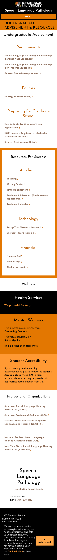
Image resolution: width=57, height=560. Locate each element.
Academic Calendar (17, 204)
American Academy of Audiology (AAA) (25, 415)
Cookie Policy (15, 551)
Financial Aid (14, 256)
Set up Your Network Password (24, 227)
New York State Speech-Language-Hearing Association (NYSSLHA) (28, 448)
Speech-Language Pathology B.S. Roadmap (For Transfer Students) (28, 66)
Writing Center (15, 184)
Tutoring (12, 178)
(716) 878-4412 (24, 499)
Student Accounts (16, 267)
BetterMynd (11, 340)
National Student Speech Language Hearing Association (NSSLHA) (24, 439)
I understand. (44, 541)
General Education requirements (22, 73)
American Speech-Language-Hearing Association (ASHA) (24, 408)
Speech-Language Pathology (28, 10)
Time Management (17, 189)
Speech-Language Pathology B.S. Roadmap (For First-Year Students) (28, 57)
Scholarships (13, 261)
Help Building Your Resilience (20, 345)
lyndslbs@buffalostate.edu (28, 489)
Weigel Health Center (16, 305)
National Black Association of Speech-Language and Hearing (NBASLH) (25, 422)
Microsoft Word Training (20, 232)
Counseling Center (14, 331)
